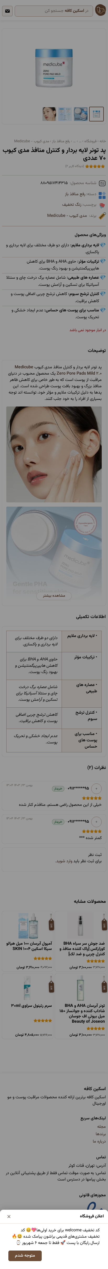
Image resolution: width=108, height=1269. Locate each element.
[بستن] (9, 1216)
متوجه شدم (25, 1255)
